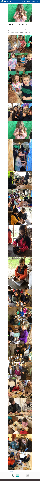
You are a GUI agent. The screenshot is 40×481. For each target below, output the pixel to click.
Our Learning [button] (29, 1)
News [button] (37, 1)
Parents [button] (34, 1)
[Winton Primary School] (2, 1)
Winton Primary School (7, 1)
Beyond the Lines (11, 471)
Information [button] (24, 1)
